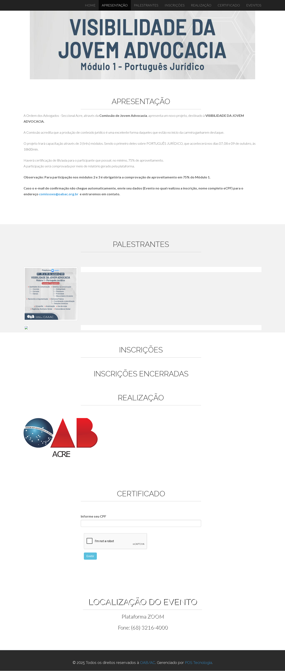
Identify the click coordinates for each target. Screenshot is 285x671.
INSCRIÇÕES (175, 5)
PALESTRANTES (146, 5)
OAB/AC (147, 662)
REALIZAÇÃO (201, 5)
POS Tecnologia (198, 662)
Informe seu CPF (93, 516)
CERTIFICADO (229, 5)
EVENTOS (253, 5)
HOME (90, 5)
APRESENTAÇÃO (115, 5)
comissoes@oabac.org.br (58, 194)
